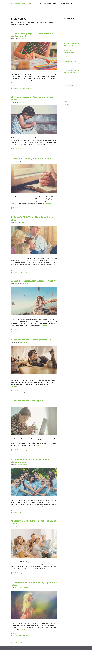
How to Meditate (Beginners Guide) (72, 43)
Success (20, 331)
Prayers (27, 88)
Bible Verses (15, 88)
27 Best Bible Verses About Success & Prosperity (33, 280)
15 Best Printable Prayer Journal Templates (31, 158)
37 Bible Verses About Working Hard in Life (31, 339)
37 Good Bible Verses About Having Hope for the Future (34, 583)
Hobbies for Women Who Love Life (72, 70)
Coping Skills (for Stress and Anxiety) (72, 63)
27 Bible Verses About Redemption (27, 400)
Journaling (21, 208)
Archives (65, 101)
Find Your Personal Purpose (50, 3)
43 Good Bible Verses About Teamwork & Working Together (30, 460)
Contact (65, 97)
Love (20, 573)
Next (20, 642)
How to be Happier (68, 50)
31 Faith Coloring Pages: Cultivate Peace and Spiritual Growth (32, 34)
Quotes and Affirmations (18, 148)
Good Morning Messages (69, 48)
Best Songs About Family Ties (70, 72)
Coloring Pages (22, 88)
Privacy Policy (67, 104)
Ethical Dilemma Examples (70, 61)
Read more (14, 83)
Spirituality (15, 86)
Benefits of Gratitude (68, 45)
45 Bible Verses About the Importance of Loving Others (33, 522)
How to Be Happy (37, 3)
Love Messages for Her (69, 52)
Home (29, 3)
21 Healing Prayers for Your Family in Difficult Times (32, 98)
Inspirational (21, 392)
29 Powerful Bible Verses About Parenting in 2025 (32, 218)
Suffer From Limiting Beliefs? (66, 3)
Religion (31, 88)
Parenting (21, 272)
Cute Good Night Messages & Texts (72, 59)
